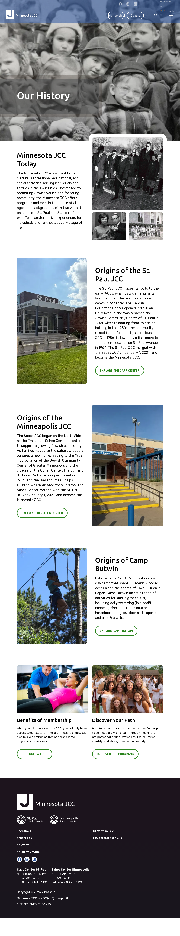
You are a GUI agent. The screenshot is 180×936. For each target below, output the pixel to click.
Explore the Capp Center (119, 370)
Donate (135, 15)
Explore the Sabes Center (42, 513)
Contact (23, 845)
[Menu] (171, 15)
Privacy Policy (103, 831)
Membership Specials (107, 838)
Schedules (24, 838)
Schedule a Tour (34, 754)
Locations (24, 831)
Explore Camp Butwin (116, 630)
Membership (116, 15)
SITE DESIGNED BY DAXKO (34, 904)
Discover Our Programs (115, 754)
